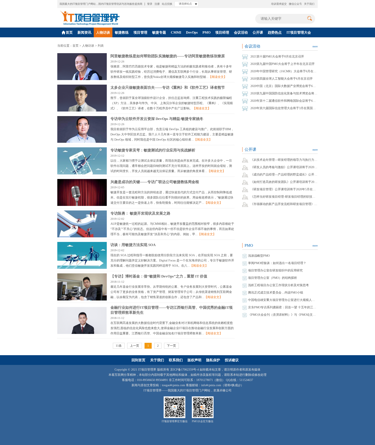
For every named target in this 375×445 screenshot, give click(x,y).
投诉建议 (232, 360)
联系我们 (176, 360)
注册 (157, 3)
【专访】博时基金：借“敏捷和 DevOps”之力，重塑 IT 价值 (158, 276)
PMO (206, 32)
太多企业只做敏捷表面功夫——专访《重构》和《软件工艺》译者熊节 (167, 87)
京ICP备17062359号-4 (184, 369)
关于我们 (309, 3)
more (315, 46)
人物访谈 (103, 32)
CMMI (176, 32)
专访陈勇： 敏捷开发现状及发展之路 (140, 213)
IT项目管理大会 (298, 32)
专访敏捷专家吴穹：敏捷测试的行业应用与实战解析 (152, 150)
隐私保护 (213, 360)
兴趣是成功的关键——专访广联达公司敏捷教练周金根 (154, 182)
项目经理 (222, 32)
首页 (75, 45)
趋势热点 (275, 32)
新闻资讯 (84, 32)
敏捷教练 (122, 32)
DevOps (192, 32)
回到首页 (138, 360)
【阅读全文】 (218, 77)
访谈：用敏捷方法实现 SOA (133, 245)
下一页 (171, 345)
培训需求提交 (279, 3)
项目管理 (140, 32)
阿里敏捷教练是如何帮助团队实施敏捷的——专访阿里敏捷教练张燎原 (167, 56)
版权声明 (194, 360)
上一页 (134, 345)
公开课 (258, 32)
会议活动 (241, 32)
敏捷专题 (159, 32)
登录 (149, 3)
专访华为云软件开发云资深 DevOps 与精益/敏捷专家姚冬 (156, 119)
